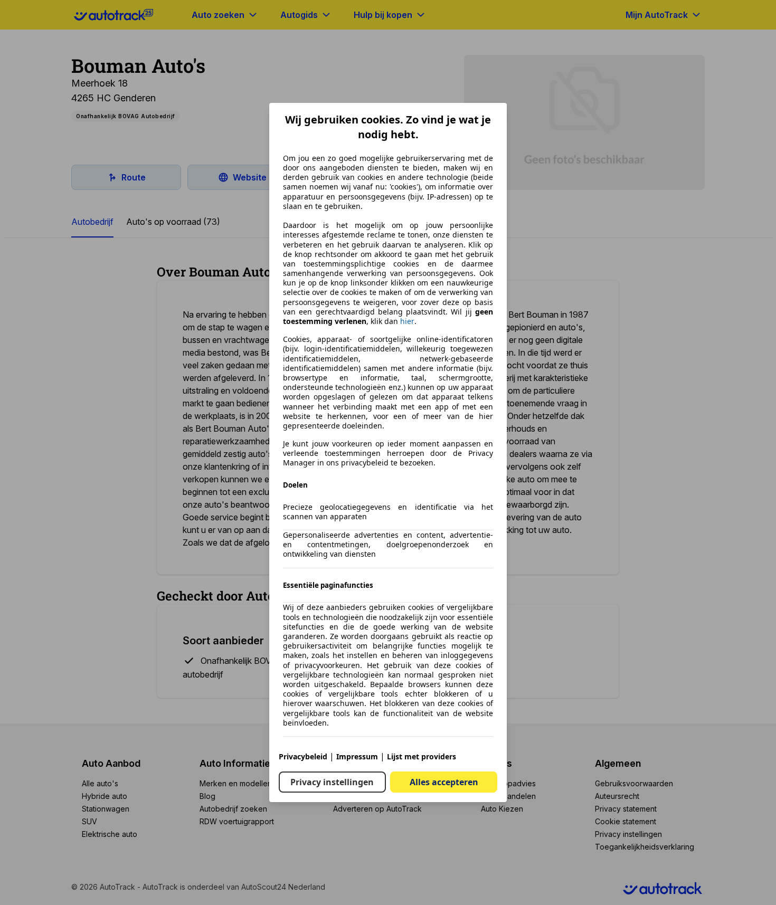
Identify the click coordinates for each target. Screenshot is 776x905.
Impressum (357, 756)
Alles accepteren (444, 782)
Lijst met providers (421, 756)
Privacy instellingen (332, 782)
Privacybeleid (303, 756)
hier (407, 321)
